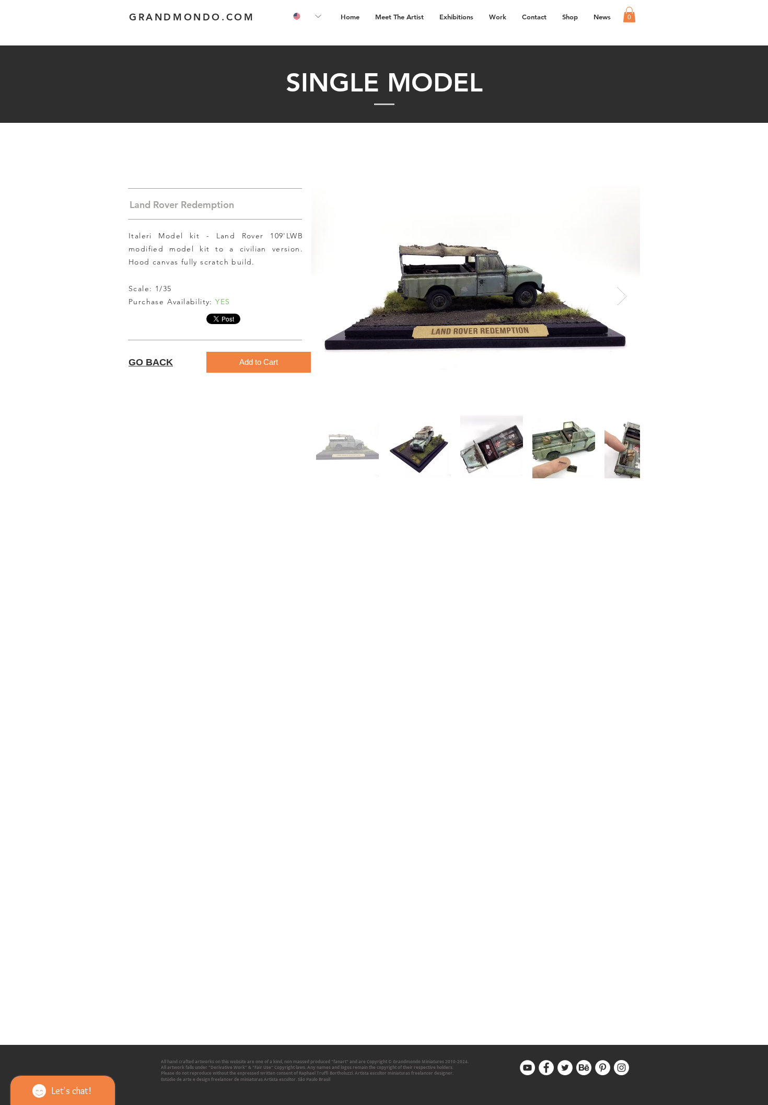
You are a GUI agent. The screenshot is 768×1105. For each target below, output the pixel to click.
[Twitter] (565, 1067)
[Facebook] (546, 1067)
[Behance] (583, 1067)
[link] (629, 14)
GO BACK (151, 362)
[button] (497, 16)
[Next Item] (622, 296)
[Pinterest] (602, 1067)
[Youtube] (527, 1067)
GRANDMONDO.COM (191, 17)
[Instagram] (621, 1067)
